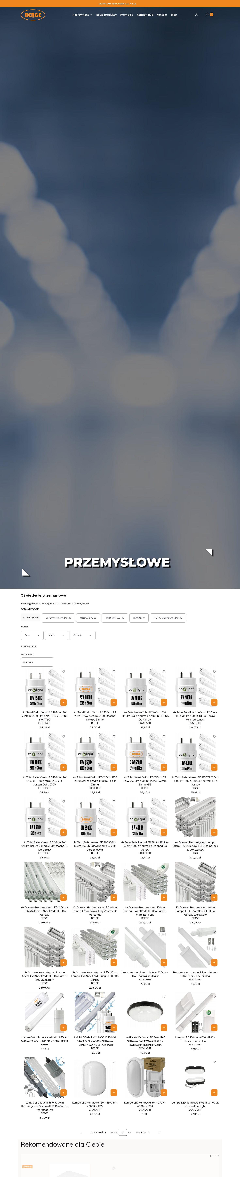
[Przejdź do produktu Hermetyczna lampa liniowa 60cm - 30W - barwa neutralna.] (195, 947)
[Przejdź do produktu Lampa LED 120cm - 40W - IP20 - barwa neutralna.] (195, 1012)
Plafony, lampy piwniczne (168, 618)
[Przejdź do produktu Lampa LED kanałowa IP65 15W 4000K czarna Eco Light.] (195, 1077)
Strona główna (29, 603)
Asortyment (48, 603)
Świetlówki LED (114, 618)
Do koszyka (63, 702)
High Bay (139, 618)
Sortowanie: (27, 654)
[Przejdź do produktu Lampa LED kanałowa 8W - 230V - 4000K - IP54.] (145, 1077)
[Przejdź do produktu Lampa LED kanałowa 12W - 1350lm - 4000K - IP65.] (95, 1077)
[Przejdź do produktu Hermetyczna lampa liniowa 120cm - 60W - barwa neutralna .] (145, 947)
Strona (114, 1132)
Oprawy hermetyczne (58, 618)
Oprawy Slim (88, 618)
